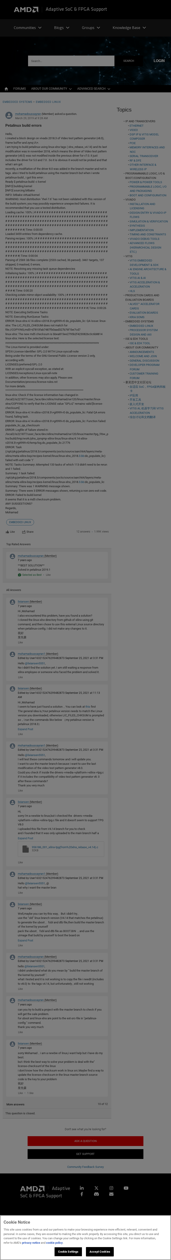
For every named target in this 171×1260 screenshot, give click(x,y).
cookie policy (54, 1242)
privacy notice (31, 1242)
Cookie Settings (68, 1251)
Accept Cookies (100, 1251)
